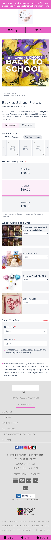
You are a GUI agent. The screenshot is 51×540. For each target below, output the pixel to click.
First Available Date (32, 137)
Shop (14, 30)
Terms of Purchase (26, 530)
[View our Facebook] (17, 448)
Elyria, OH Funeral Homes (14, 521)
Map (26, 537)
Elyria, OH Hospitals (39, 521)
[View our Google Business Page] (21, 448)
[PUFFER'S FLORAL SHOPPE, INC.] (25, 24)
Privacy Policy (7, 530)
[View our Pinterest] (30, 448)
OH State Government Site (36, 526)
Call (9, 537)
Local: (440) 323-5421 (25, 468)
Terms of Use (44, 530)
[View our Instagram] (25, 448)
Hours (44, 537)
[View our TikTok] (34, 448)
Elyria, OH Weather (11, 526)
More (5, 119)
